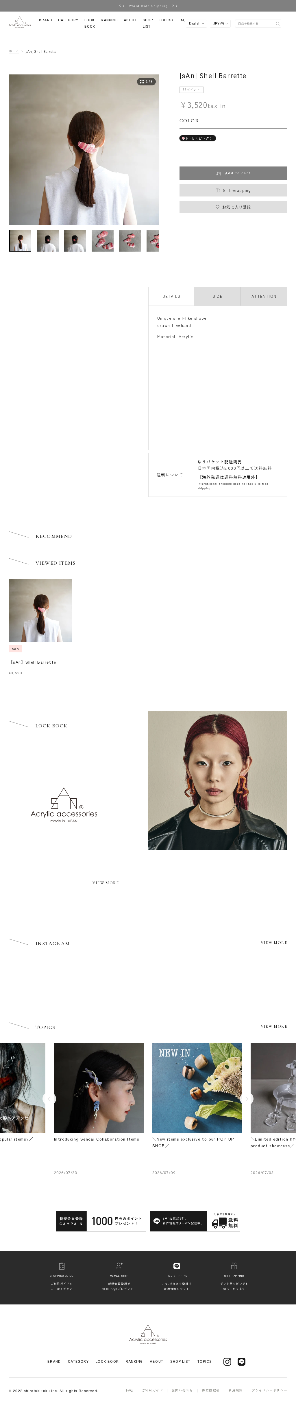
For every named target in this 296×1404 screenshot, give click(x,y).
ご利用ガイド (152, 1390)
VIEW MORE (105, 883)
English (195, 23)
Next (247, 1099)
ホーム (14, 51)
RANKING (109, 20)
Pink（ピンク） (200, 138)
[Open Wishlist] (259, 23)
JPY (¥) (219, 23)
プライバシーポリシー (269, 1390)
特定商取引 (211, 1390)
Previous (49, 1099)
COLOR (189, 120)
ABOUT (130, 20)
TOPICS (166, 20)
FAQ (182, 20)
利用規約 (235, 1390)
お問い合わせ (182, 1390)
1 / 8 (149, 82)
